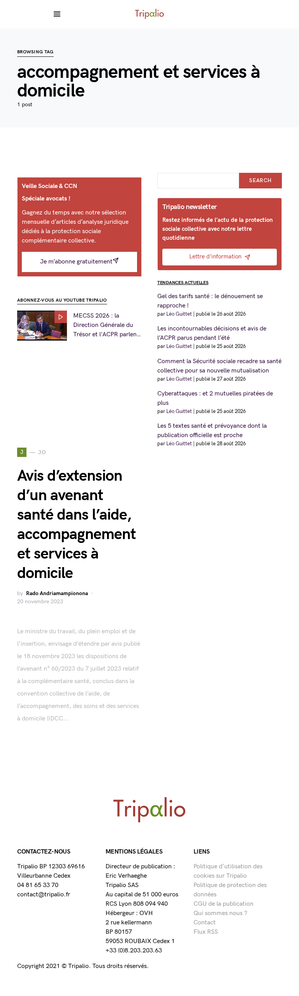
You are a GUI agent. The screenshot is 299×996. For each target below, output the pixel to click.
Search (260, 180)
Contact (204, 922)
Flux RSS (205, 932)
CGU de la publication (223, 904)
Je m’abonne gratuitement (76, 261)
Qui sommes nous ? (220, 913)
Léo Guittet (179, 314)
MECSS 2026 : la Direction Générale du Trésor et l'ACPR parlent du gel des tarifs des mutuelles (106, 325)
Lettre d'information (215, 256)
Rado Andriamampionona (57, 593)
